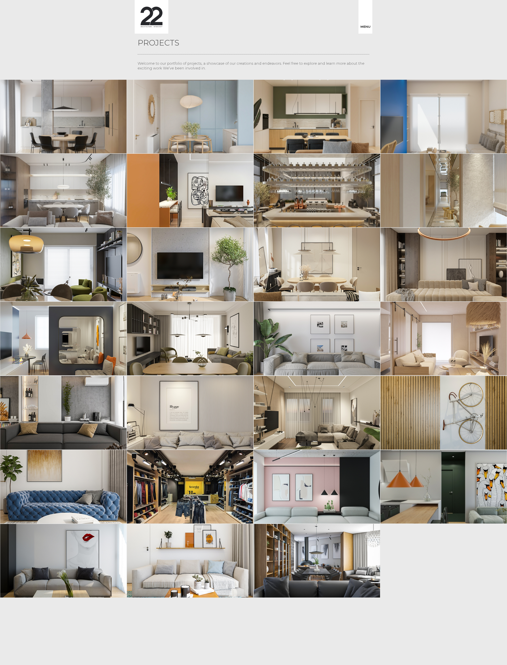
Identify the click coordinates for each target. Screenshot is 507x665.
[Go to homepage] (151, 17)
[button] (365, 17)
